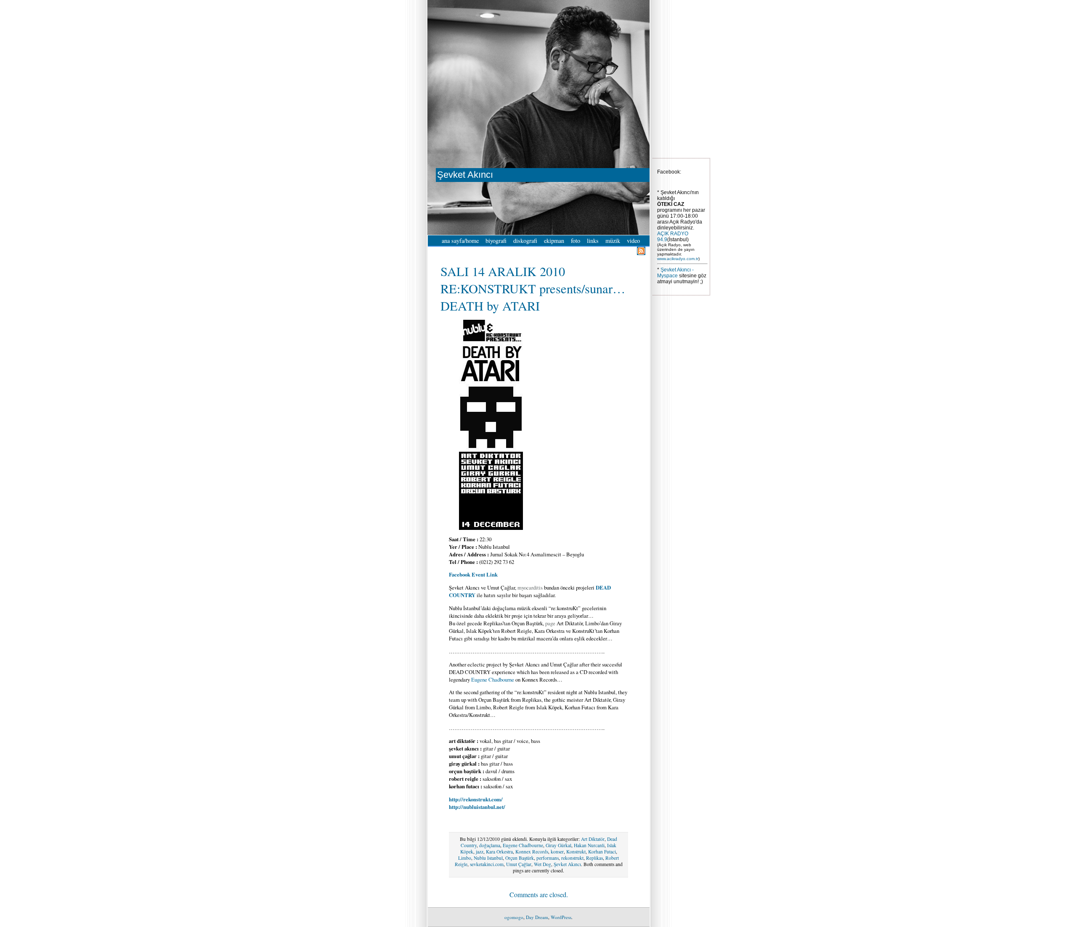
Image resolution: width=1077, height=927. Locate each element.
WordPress (561, 917)
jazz (479, 851)
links (593, 241)
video (633, 241)
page (550, 623)
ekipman (554, 241)
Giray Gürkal (558, 845)
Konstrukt (576, 851)
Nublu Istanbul (488, 858)
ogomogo (513, 917)
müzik (612, 241)
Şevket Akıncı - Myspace (675, 273)
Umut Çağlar (518, 864)
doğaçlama (489, 845)
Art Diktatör (593, 839)
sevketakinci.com (487, 864)
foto (575, 241)
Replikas (594, 858)
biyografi (496, 241)
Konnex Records (531, 851)
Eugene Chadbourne (492, 679)
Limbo (464, 858)
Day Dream (537, 917)
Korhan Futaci (602, 851)
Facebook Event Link (473, 574)
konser (557, 851)
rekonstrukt (572, 858)
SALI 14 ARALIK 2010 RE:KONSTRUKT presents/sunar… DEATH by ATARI (532, 288)
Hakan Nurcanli (589, 845)
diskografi (525, 241)
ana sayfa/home (460, 241)
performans (547, 858)
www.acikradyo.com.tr (677, 258)
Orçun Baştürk (519, 858)
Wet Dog (542, 864)
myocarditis (530, 587)
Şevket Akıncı (567, 864)
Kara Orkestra (499, 851)
